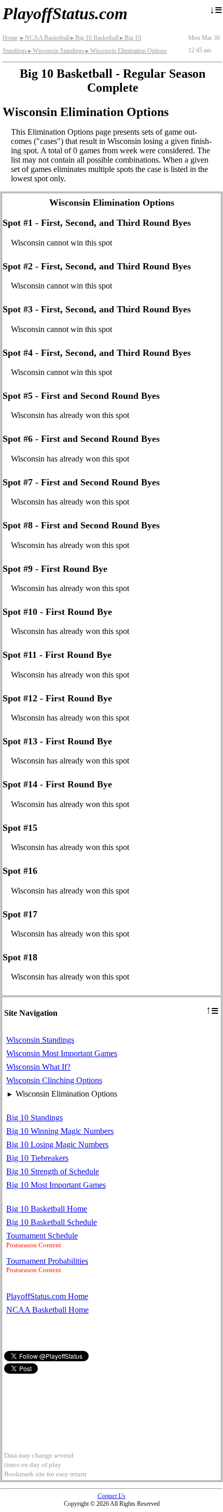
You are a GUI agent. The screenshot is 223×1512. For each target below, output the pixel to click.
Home (10, 37)
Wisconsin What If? (38, 1066)
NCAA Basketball (44, 37)
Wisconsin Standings (56, 50)
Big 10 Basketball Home (46, 1208)
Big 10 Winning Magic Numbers (60, 1131)
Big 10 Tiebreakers (37, 1158)
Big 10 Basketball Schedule (51, 1222)
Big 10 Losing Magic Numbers (57, 1144)
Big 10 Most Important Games (56, 1184)
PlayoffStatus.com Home (47, 1296)
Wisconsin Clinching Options (54, 1080)
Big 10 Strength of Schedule (52, 1171)
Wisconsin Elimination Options (126, 50)
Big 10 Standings (34, 1117)
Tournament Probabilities (47, 1261)
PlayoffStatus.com (65, 13)
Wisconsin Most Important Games (61, 1053)
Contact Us (111, 1496)
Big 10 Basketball (94, 37)
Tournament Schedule (42, 1235)
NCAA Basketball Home (47, 1309)
